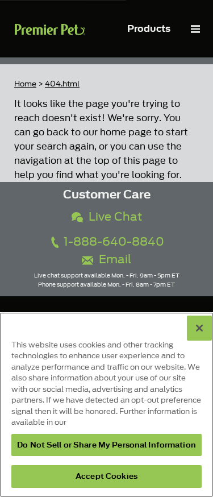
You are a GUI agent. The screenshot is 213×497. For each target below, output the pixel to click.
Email (112, 259)
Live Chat (112, 217)
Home (25, 83)
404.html (62, 83)
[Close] (199, 328)
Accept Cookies (106, 476)
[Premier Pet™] (50, 28)
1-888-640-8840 (112, 242)
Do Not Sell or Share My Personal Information (106, 445)
